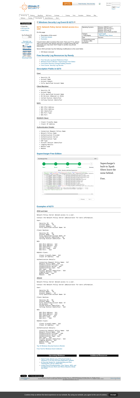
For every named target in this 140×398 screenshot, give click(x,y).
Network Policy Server (106, 35)
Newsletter (26, 378)
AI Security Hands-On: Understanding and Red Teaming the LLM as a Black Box (56, 362)
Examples (44, 39)
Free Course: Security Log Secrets (52, 65)
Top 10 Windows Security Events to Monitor (51, 346)
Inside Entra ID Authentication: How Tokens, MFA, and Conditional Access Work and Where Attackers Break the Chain (58, 367)
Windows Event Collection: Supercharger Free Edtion (58, 61)
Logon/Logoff (102, 34)
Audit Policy (25, 30)
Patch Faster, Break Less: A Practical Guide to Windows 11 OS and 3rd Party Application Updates (57, 359)
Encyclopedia (26, 23)
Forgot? (118, 7)
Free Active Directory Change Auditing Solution (56, 63)
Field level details (46, 37)
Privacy (118, 378)
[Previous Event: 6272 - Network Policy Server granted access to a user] (37, 22)
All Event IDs (25, 28)
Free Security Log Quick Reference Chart (54, 60)
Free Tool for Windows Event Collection (49, 349)
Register (113, 9)
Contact (25, 379)
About (22, 378)
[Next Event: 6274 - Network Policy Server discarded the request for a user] (75, 22)
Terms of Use (113, 378)
